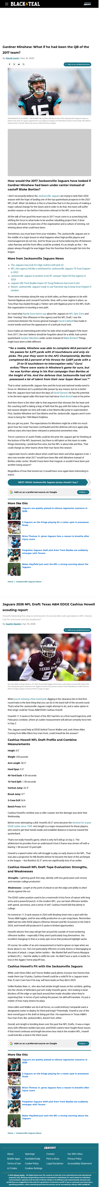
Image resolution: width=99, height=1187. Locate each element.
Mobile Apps (13, 1158)
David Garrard (60, 392)
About (10, 1154)
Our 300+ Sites (75, 1154)
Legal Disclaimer (54, 1163)
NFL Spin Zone (76, 313)
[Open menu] (6, 3)
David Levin (12, 58)
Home (10, 581)
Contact (50, 1154)
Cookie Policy (32, 1163)
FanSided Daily (32, 1158)
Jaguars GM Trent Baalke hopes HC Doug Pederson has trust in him (45, 283)
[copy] (23, 64)
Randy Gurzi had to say (34, 313)
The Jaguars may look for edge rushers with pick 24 (37, 265)
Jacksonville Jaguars (49, 196)
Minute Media (19, 1175)
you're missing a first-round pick (30, 699)
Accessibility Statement (80, 1163)
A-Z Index (12, 1168)
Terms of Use (14, 1163)
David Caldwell (66, 321)
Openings (30, 1154)
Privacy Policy (75, 1158)
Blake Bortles (70, 338)
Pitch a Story (52, 1158)
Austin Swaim (13, 624)
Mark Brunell (66, 396)
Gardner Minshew (30, 338)
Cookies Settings (33, 1168)
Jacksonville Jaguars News (28, 581)
